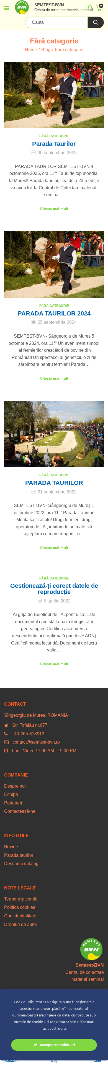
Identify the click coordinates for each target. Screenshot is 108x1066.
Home (31, 49)
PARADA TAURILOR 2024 (54, 313)
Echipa (11, 794)
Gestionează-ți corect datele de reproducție (54, 588)
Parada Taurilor (54, 143)
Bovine (11, 846)
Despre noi (15, 786)
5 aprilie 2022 (57, 601)
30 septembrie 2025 (57, 152)
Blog (45, 49)
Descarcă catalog (21, 863)
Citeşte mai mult (54, 209)
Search (96, 22)
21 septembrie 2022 (57, 492)
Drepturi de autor (20, 924)
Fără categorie (54, 136)
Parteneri (13, 803)
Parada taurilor (18, 855)
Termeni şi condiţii (22, 899)
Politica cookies (19, 907)
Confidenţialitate (20, 916)
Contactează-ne (19, 811)
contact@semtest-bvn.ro (36, 742)
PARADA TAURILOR (54, 482)
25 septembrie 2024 (57, 322)
